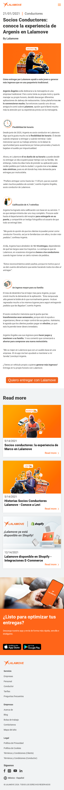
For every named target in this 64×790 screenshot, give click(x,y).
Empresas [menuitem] (8, 676)
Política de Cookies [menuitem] (12, 748)
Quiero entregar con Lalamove (32, 380)
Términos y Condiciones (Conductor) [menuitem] (20, 758)
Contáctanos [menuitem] (10, 725)
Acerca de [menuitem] (8, 710)
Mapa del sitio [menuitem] (10, 730)
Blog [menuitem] (6, 714)
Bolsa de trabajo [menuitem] (11, 720)
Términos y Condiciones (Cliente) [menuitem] (19, 753)
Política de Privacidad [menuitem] (14, 743)
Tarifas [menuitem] (7, 691)
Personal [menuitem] (8, 681)
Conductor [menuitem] (9, 686)
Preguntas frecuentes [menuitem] (14, 696)
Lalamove (12, 38)
